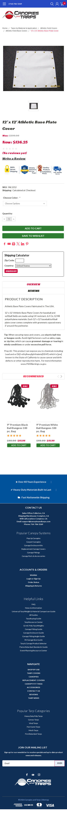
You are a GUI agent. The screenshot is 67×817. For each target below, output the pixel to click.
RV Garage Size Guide (34, 640)
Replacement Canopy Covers (33, 549)
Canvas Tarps (33, 720)
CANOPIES (33, 677)
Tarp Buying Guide (33, 618)
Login (28, 578)
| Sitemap (45, 800)
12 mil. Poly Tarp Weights (33, 626)
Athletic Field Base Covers (16, 31)
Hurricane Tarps (33, 727)
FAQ (33, 604)
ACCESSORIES (33, 687)
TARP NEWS (33, 698)
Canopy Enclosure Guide (33, 633)
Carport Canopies (33, 542)
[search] (51, 4)
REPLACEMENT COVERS (33, 680)
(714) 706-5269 (15, 4)
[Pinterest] (27, 243)
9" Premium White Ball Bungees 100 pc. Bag (47, 428)
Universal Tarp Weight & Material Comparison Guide (33, 611)
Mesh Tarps (33, 730)
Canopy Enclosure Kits (33, 545)
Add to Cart (18, 445)
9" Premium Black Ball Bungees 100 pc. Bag (17, 428)
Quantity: (7, 213)
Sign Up (37, 578)
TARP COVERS (33, 673)
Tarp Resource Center (33, 622)
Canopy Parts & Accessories (33, 556)
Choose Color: (11, 197)
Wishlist (33, 575)
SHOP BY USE (34, 669)
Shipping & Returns (33, 586)
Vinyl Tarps (33, 723)
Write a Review (14, 158)
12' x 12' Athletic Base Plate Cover (44, 31)
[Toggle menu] (4, 5)
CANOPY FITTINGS (33, 684)
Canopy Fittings (33, 552)
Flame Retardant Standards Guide (33, 647)
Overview (33, 284)
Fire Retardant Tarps (33, 734)
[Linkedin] (22, 243)
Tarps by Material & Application (24, 28)
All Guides (33, 615)
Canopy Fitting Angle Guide (33, 636)
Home (4, 28)
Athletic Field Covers (48, 28)
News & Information (33, 608)
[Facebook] (4, 243)
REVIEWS (33, 694)
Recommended (33, 376)
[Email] (9, 243)
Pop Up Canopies (34, 538)
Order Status (33, 582)
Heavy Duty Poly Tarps (33, 716)
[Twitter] (18, 243)
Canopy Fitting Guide (33, 629)
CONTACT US (33, 691)
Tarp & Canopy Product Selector (33, 643)
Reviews (33, 291)
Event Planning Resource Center (33, 650)
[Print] (13, 243)
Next (61, 376)
